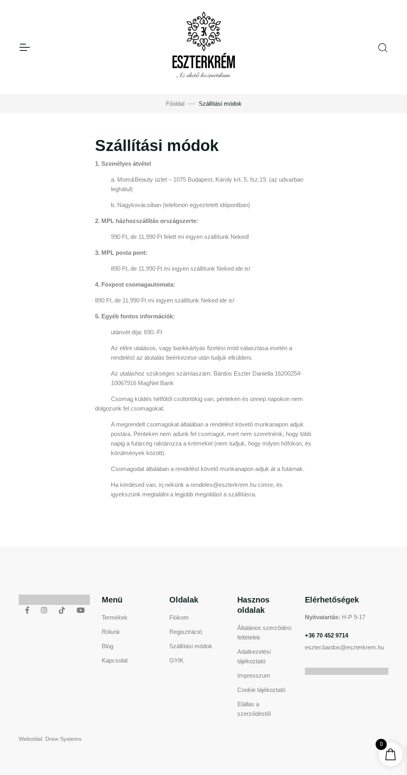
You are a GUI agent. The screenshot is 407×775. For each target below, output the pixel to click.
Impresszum (253, 675)
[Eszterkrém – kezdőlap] (204, 47)
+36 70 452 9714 (326, 635)
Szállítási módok (190, 646)
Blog (107, 646)
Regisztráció (185, 631)
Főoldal (175, 103)
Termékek (115, 617)
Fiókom (179, 617)
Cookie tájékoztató (261, 689)
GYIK (176, 660)
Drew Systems (63, 739)
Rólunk (111, 631)
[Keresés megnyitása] (382, 47)
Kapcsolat (115, 660)
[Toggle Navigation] (24, 47)
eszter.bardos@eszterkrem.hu (344, 647)
